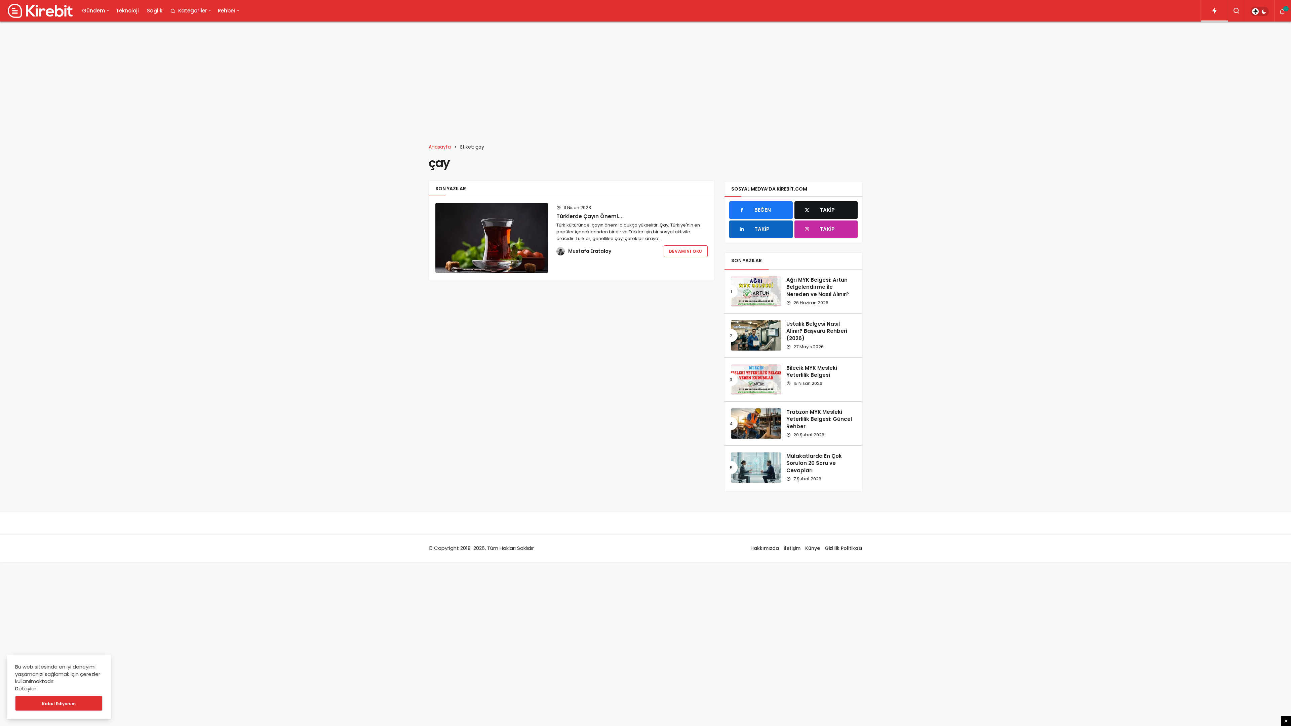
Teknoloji (127, 10)
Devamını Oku (685, 251)
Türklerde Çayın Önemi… (589, 216)
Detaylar (25, 688)
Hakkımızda (764, 548)
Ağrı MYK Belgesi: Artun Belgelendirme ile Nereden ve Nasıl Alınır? (817, 287)
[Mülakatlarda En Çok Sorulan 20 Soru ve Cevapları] (756, 467)
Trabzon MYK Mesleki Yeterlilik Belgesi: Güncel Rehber (819, 419)
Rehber (227, 10)
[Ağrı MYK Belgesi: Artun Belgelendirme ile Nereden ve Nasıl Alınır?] (756, 291)
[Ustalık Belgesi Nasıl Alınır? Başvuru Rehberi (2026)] (756, 335)
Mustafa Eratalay (589, 251)
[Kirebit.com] (39, 11)
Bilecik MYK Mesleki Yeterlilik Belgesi (811, 371)
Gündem (93, 10)
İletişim (792, 548)
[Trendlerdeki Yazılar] (1214, 10)
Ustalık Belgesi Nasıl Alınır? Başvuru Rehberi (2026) (816, 331)
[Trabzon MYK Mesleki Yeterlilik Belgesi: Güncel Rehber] (756, 423)
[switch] (1259, 11)
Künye (812, 548)
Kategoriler (192, 10)
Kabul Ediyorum (59, 704)
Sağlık (154, 10)
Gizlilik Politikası (843, 548)
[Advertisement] (645, 79)
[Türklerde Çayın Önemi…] (491, 238)
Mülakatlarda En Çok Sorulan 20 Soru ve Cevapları (814, 463)
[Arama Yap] (1236, 10)
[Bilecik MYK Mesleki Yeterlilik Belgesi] (756, 379)
